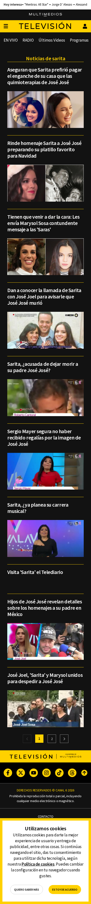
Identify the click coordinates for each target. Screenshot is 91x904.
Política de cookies (38, 864)
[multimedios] (45, 15)
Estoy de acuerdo (64, 889)
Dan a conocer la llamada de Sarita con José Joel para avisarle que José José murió (44, 296)
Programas (79, 40)
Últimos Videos (52, 40)
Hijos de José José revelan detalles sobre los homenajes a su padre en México (44, 608)
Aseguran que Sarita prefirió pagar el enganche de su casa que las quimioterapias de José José (44, 76)
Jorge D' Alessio (62, 5)
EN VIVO (11, 40)
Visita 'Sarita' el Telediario (35, 572)
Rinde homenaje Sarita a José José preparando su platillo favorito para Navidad (44, 149)
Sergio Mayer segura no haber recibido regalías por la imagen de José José (44, 437)
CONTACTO (45, 816)
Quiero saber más (26, 889)
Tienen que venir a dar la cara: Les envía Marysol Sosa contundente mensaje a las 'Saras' (43, 223)
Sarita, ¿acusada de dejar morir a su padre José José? (42, 367)
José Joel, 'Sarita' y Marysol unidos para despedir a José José (45, 678)
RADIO (28, 40)
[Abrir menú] (6, 26)
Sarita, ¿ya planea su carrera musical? (37, 507)
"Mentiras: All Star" (36, 5)
